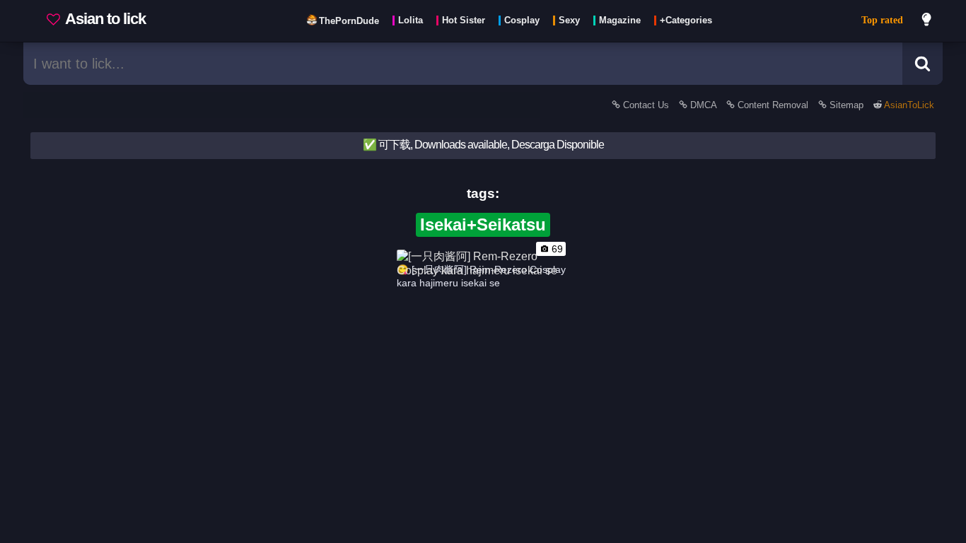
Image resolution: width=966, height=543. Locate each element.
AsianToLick (908, 105)
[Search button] (922, 63)
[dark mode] (927, 21)
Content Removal (773, 105)
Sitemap (846, 105)
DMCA (703, 105)
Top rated (882, 20)
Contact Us (646, 105)
